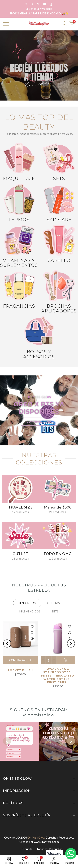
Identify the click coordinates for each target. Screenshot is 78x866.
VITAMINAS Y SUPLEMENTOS (19, 263)
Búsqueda (26, 849)
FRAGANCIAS (19, 306)
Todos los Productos (49, 849)
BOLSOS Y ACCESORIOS (39, 354)
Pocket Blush (20, 670)
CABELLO (59, 260)
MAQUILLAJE (19, 178)
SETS (59, 178)
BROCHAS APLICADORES (59, 308)
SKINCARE (59, 219)
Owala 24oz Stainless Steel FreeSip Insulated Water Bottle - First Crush (57, 675)
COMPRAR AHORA (39, 421)
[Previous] (7, 643)
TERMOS (18, 219)
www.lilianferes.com (46, 841)
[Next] (71, 643)
